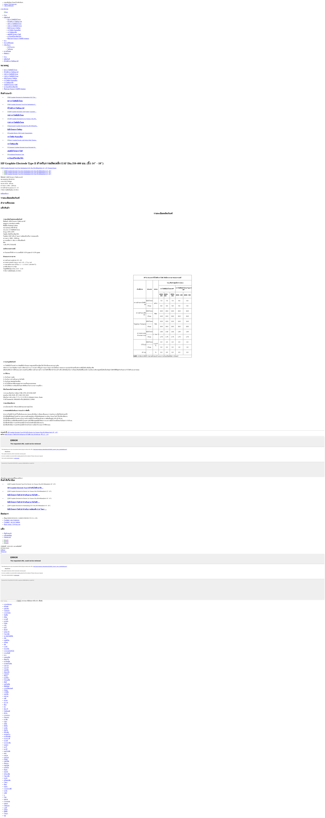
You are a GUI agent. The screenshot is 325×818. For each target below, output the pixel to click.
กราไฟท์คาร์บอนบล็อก (14, 30)
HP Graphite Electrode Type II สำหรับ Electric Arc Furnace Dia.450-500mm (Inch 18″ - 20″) (33, 432)
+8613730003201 (9, 5)
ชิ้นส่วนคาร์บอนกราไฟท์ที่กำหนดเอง (18, 38)
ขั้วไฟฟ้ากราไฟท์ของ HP (14, 21)
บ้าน (5, 15)
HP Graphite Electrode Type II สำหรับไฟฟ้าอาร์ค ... (25, 488)
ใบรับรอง (10, 49)
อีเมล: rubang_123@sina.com (12, 524)
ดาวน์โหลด (7, 51)
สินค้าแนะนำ (8, 533)
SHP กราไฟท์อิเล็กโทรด (14, 23)
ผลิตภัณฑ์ (7, 17)
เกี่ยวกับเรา (7, 45)
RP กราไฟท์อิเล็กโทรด (14, 19)
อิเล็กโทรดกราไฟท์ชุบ (13, 28)
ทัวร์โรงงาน (10, 47)
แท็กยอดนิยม (8, 535)
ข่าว (5, 40)
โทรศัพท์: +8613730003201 (11, 520)
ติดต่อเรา (6, 53)
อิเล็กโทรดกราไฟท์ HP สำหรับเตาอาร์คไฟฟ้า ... (23, 495)
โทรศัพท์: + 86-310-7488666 (12, 522)
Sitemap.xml (7, 537)
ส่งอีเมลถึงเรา (5, 193)
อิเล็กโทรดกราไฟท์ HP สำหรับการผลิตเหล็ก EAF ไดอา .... (27, 509)
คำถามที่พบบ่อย (8, 42)
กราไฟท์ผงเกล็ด (12, 32)
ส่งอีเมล (3, 550)
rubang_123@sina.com (10, 4)
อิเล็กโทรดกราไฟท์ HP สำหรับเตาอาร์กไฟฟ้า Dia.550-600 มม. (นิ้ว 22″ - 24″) (27, 434)
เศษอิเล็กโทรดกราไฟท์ (14, 34)
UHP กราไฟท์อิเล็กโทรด (14, 26)
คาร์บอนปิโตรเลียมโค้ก (14, 36)
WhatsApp (3, 551)
